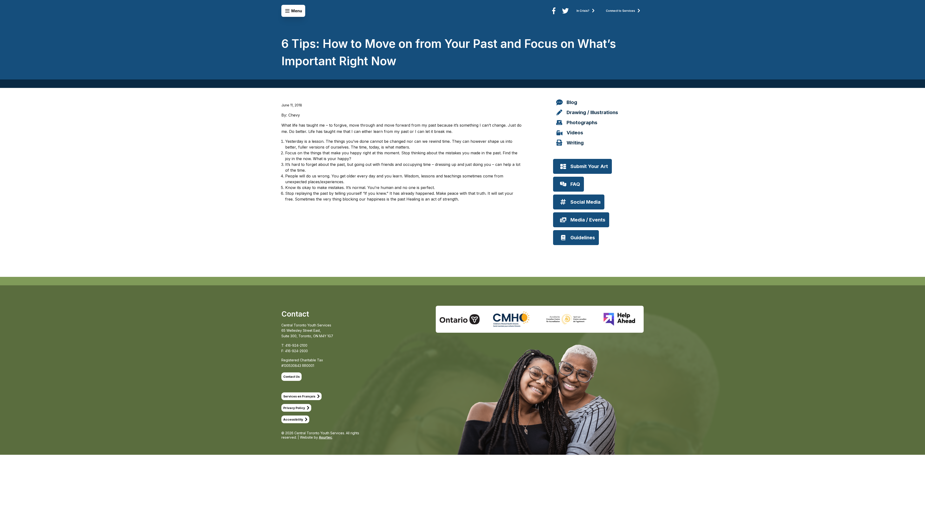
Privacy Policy (294, 408)
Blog (572, 102)
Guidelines (582, 237)
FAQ (575, 184)
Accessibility (293, 419)
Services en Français (299, 396)
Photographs (582, 122)
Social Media (585, 202)
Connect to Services (620, 11)
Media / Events (587, 220)
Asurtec (325, 437)
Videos (575, 133)
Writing (575, 143)
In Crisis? (582, 11)
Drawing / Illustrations (592, 112)
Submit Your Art (589, 166)
